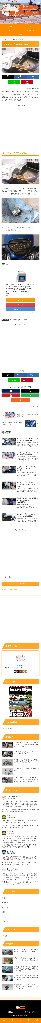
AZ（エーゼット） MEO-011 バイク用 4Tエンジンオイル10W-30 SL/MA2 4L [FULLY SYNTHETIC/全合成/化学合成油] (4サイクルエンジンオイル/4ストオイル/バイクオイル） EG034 (20, 289)
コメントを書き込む (20, 583)
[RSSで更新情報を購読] (20, 400)
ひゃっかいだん (20, 665)
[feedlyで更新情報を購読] (30, 395)
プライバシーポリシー (30, 1012)
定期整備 (6, 320)
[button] (37, 729)
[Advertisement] (20, 127)
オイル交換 (14, 320)
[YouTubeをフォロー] (11, 395)
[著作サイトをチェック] (11, 391)
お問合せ (10, 1012)
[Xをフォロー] (30, 391)
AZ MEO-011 (23, 320)
